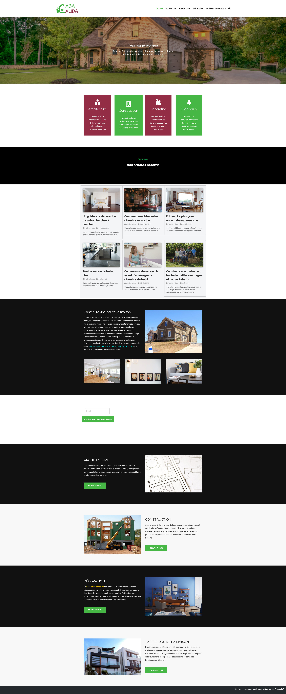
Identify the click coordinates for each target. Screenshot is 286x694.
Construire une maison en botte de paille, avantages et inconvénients (184, 275)
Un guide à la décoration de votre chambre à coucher (99, 220)
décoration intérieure (95, 587)
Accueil (160, 8)
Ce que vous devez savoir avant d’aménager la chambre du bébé (141, 275)
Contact (238, 689)
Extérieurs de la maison (216, 8)
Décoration (198, 8)
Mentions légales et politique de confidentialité (264, 689)
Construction (184, 8)
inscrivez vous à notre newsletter (98, 419)
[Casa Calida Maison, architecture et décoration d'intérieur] (67, 8)
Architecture (171, 8)
